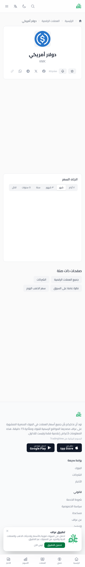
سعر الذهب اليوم (36, 288)
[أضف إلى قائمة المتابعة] (72, 71)
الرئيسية (69, 21)
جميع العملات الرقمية (66, 279)
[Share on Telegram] (28, 71)
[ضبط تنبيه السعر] (63, 71)
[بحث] (32, 6)
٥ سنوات (26, 187)
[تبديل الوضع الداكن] (24, 6)
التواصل (77, 526)
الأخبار (78, 481)
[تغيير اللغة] (15, 6)
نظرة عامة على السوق (66, 288)
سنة (38, 187)
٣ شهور (50, 187)
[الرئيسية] (80, 20)
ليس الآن (38, 545)
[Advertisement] (42, 126)
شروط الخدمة (74, 499)
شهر (61, 187)
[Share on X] (36, 71)
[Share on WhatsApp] (20, 71)
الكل (14, 187)
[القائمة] (6, 6)
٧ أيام (72, 187)
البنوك (78, 468)
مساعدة (77, 513)
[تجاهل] (7, 531)
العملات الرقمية (51, 21)
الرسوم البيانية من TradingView (66, 438)
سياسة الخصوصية (72, 506)
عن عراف (77, 519)
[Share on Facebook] (44, 71)
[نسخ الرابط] (12, 71)
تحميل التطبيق (54, 545)
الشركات (41, 279)
